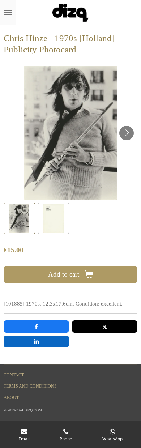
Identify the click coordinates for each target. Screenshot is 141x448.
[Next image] (126, 133)
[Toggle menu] (8, 12)
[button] (19, 218)
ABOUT (11, 398)
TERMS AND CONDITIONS (30, 386)
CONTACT (14, 375)
